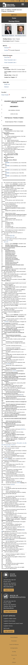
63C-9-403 (8, 444)
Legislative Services (8, 625)
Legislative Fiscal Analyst (9, 621)
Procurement (14, 640)
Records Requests (14, 637)
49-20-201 (7, 175)
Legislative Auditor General (10, 618)
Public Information (9, 631)
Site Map (14, 651)
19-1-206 (24, 443)
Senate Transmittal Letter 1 (10, 62)
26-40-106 (7, 165)
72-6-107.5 (13, 444)
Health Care (7, 84)
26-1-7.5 (21, 394)
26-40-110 (7, 169)
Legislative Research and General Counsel (13, 623)
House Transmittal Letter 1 (10, 60)
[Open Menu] (23, 4)
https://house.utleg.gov (9, 608)
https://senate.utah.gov (9, 586)
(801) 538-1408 (12, 584)
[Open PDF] (10, 47)
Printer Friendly (5, 94)
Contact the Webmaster (14, 644)
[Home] (9, 4)
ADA (14, 658)
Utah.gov (14, 662)
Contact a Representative (10, 611)
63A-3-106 (12, 235)
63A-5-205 (3, 444)
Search (12, 0)
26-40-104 (7, 162)
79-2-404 (8, 446)
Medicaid (6, 86)
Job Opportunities (14, 648)
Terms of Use (14, 655)
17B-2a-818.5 (19, 443)
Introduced (6, 47)
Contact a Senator (9, 590)
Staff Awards (6, 628)
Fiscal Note (6, 57)
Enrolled (6, 50)
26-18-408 (8, 363)
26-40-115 (7, 172)
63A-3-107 (12, 237)
